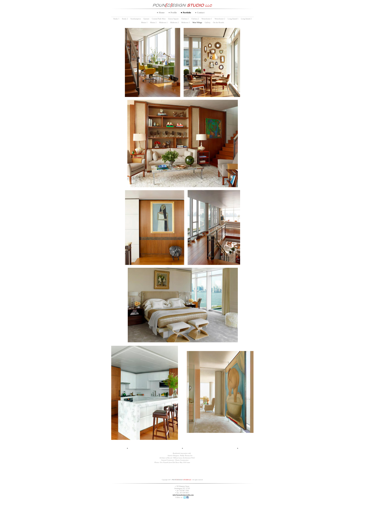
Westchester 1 (206, 19)
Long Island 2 (246, 19)
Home (162, 12)
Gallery (207, 22)
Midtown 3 (185, 22)
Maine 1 (144, 22)
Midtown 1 (163, 22)
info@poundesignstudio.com (183, 495)
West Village (197, 22)
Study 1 (116, 19)
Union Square (173, 19)
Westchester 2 (220, 19)
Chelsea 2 (195, 19)
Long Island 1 (233, 19)
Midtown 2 (174, 22)
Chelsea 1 (185, 19)
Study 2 (125, 19)
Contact (200, 12)
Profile (174, 12)
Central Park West (159, 19)
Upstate (146, 19)
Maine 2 (153, 22)
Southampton (135, 19)
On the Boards (218, 22)
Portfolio (187, 12)
